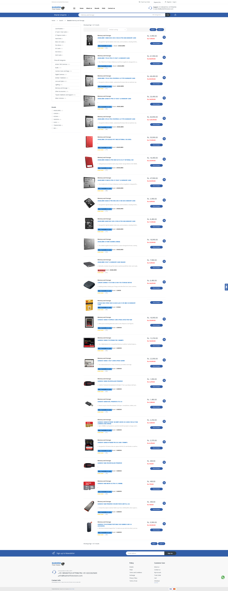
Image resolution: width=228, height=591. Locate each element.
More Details (156, 43)
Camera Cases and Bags (63, 71)
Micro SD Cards (60, 42)
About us (89, 8)
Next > (153, 29)
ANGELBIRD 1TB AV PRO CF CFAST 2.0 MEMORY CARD (114, 58)
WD (55, 128)
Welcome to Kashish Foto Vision (60, 2)
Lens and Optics (61, 81)
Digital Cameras (61, 74)
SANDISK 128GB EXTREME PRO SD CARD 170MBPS (112, 442)
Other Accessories (61, 91)
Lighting (58, 84)
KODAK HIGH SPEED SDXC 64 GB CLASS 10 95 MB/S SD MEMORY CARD (116, 303)
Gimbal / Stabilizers (61, 78)
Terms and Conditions (135, 572)
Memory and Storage (62, 88)
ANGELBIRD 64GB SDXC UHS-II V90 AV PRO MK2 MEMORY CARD (116, 221)
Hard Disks (59, 38)
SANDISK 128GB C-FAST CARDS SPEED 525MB (111, 361)
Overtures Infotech (71, 588)
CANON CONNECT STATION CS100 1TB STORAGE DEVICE (115, 282)
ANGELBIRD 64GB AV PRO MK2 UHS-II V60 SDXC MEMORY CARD (116, 201)
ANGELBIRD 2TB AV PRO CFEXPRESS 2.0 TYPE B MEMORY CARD (116, 119)
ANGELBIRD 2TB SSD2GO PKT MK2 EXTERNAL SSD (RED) (114, 139)
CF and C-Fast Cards (61, 32)
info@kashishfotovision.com (165, 9)
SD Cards (59, 48)
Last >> (160, 29)
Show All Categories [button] (60, 60)
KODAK (57, 116)
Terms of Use (133, 581)
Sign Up (170, 553)
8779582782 (172, 7)
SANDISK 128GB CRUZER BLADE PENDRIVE (110, 381)
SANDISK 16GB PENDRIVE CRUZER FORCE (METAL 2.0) (113, 504)
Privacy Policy (133, 578)
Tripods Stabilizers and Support (65, 95)
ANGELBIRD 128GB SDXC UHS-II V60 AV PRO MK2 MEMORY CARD (117, 38)
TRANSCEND (58, 125)
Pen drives (59, 45)
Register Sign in (171, 2)
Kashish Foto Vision (55, 588)
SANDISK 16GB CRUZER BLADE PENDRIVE (110, 463)
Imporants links (156, 582)
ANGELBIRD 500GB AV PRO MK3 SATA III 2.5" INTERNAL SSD (115, 160)
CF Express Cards (61, 35)
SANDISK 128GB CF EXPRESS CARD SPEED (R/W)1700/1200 (115, 320)
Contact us (111, 8)
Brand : (119, 46)
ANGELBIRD (58, 110)
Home (81, 8)
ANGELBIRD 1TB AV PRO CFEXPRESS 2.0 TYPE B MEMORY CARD (116, 78)
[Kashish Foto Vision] (58, 8)
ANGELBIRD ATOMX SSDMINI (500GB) (109, 242)
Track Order (157, 575)
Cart (155, 578)
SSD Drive (58, 52)
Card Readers (59, 28)
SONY (56, 122)
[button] (157, 15)
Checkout (157, 581)
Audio (58, 67)
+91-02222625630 (90, 573)
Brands (97, 8)
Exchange (132, 575)
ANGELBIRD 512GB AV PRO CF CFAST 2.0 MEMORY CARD (114, 180)
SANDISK (57, 119)
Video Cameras (60, 98)
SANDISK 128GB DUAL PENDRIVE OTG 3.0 (110, 401)
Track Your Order (145, 2)
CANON (57, 113)
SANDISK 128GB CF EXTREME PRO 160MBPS (111, 340)
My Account (157, 572)
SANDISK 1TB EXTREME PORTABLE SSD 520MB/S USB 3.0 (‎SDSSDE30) (114, 525)
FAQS (103, 8)
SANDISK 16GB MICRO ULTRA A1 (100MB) (110, 483)
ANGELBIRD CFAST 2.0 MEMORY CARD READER (111, 262)
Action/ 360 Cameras (62, 64)
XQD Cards (59, 55)
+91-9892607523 (163, 7)
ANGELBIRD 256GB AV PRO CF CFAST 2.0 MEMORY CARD (114, 98)
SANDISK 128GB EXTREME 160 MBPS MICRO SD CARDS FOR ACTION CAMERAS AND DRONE (118, 422)
